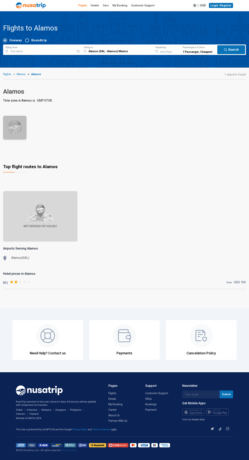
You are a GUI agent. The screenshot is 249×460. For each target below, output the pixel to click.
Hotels (95, 5)
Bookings (151, 404)
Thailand (34, 414)
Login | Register (220, 5)
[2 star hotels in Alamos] (17, 282)
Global (19, 410)
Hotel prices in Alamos (19, 274)
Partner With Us (117, 420)
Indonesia (32, 410)
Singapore (60, 410)
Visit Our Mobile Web (193, 419)
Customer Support (142, 5)
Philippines (76, 410)
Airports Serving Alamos (20, 248)
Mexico (21, 74)
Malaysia (46, 410)
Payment (151, 409)
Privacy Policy (80, 429)
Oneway (15, 40)
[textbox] (39, 49)
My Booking (119, 5)
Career (112, 409)
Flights (82, 5)
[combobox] (39, 49)
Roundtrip (39, 40)
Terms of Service (101, 429)
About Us (114, 415)
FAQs (148, 398)
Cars (106, 5)
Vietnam (20, 414)
